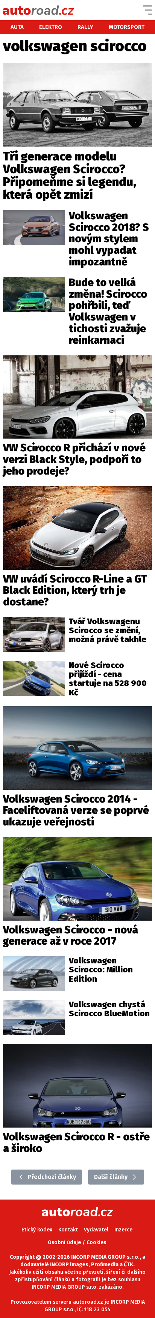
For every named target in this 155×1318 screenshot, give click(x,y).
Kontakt (68, 1230)
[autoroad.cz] (38, 10)
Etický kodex (36, 1230)
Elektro (50, 27)
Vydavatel (96, 1230)
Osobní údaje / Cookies (77, 1242)
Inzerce (123, 1230)
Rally (85, 27)
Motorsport (126, 27)
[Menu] (147, 10)
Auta (17, 27)
